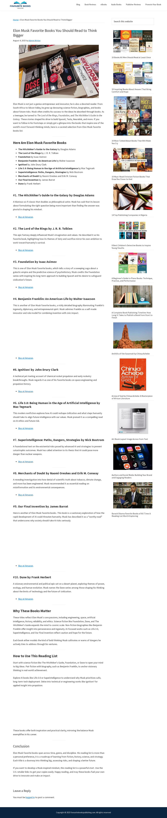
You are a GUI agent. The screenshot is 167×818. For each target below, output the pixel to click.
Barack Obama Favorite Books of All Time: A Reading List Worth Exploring (131, 514)
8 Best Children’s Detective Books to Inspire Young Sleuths (131, 246)
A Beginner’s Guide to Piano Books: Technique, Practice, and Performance (132, 279)
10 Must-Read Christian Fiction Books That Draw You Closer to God (131, 177)
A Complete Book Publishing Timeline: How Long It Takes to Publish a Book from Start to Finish (132, 315)
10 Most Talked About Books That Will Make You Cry (131, 141)
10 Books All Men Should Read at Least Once (131, 57)
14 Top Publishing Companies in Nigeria (129, 215)
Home (16, 19)
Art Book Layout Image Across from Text (130, 439)
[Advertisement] (59, 336)
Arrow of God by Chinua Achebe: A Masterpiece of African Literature (132, 397)
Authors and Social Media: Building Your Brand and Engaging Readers (132, 476)
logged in (30, 797)
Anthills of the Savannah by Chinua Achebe (131, 353)
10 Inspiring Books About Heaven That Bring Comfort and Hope (131, 90)
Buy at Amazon (25, 216)
